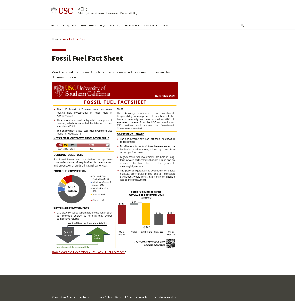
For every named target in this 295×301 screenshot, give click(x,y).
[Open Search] (242, 25)
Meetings (115, 25)
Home (54, 25)
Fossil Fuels (88, 25)
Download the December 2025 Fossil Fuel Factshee (88, 252)
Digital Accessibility (164, 297)
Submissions (132, 25)
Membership (151, 25)
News (165, 25)
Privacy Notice (104, 297)
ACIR (82, 9)
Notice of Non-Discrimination (132, 297)
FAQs (103, 25)
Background (69, 25)
